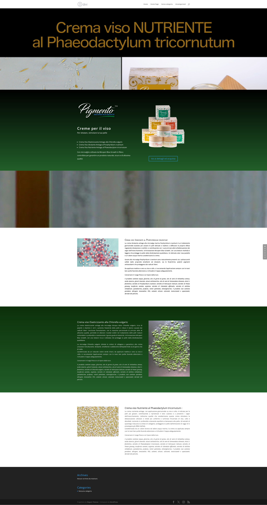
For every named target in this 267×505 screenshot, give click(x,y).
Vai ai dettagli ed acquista (163, 158)
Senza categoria (167, 4)
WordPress (114, 502)
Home (146, 4)
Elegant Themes (92, 502)
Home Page (155, 4)
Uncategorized (180, 4)
